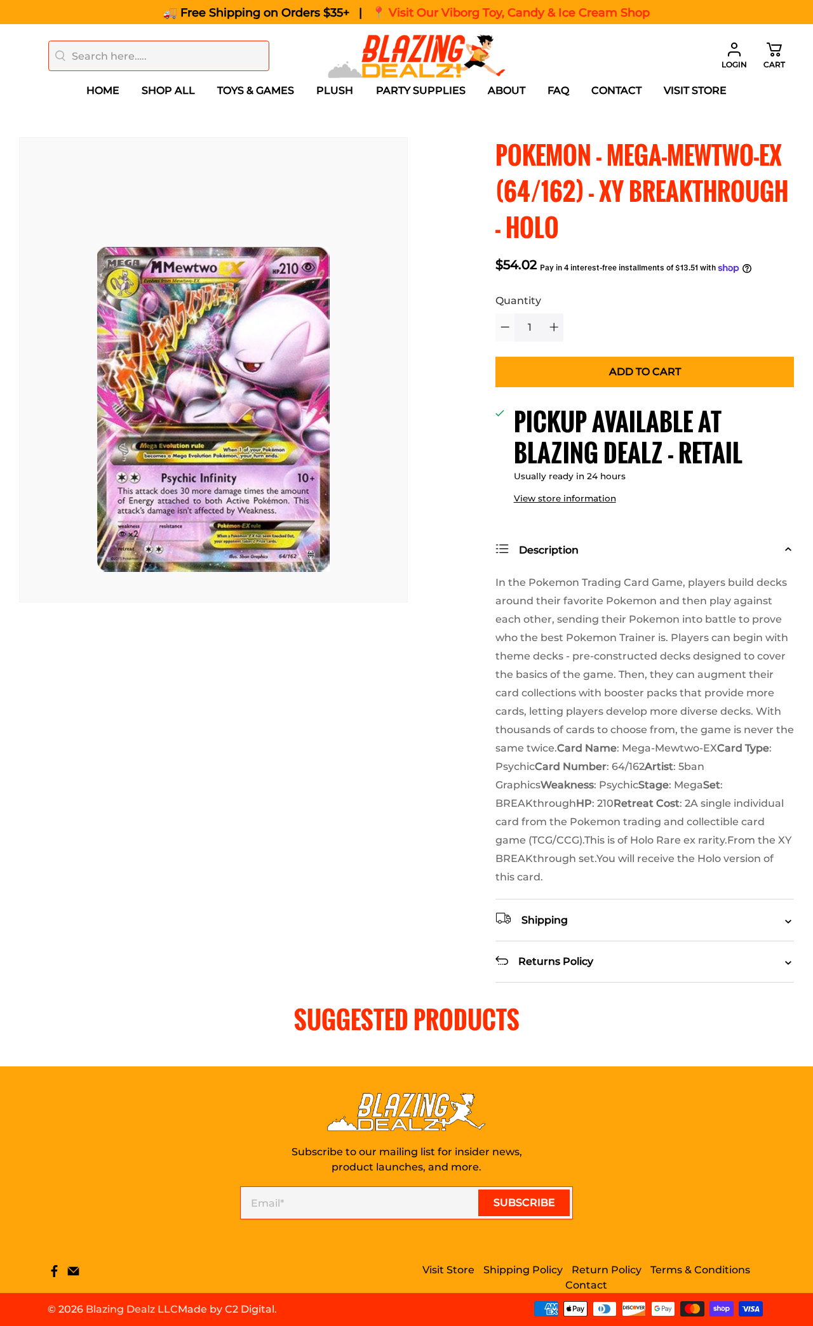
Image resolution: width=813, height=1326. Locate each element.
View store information (565, 498)
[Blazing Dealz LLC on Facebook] (54, 1274)
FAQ (558, 90)
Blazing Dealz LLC (132, 1309)
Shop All (168, 90)
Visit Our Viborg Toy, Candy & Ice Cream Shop (519, 13)
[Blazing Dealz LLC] (417, 56)
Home (102, 90)
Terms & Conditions (700, 1270)
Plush (334, 90)
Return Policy (607, 1270)
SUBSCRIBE (524, 1203)
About (506, 90)
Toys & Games (255, 90)
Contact (616, 90)
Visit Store (695, 90)
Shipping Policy (523, 1270)
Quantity (518, 301)
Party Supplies (421, 90)
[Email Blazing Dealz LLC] (73, 1274)
